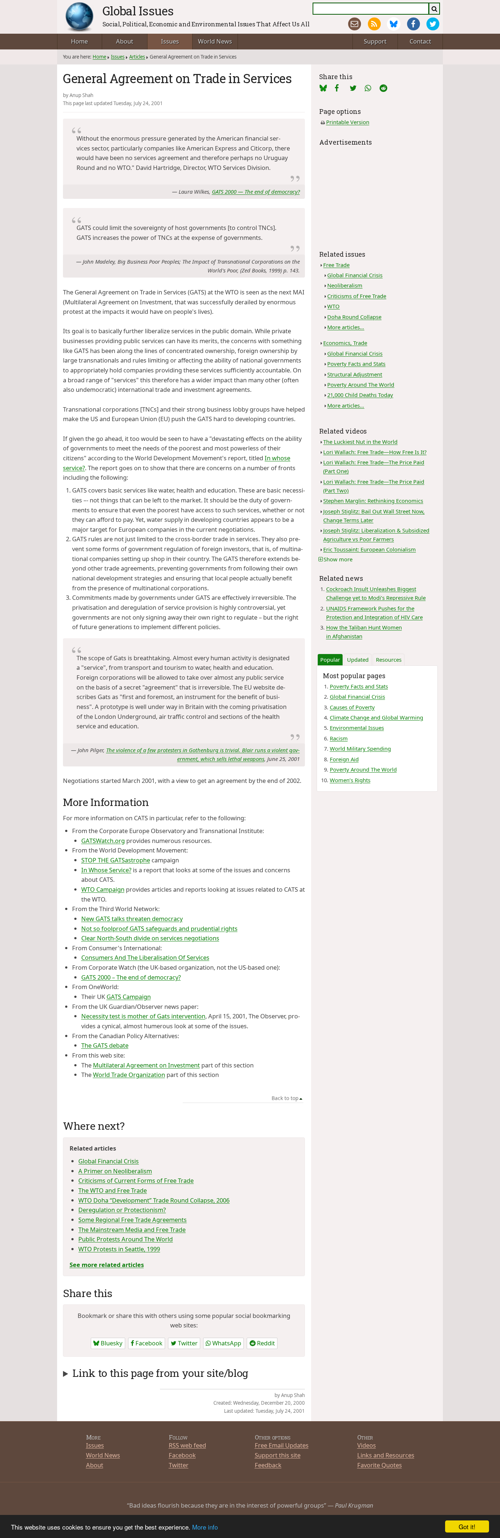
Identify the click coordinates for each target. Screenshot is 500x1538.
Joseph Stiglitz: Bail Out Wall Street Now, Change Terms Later (374, 516)
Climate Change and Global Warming (376, 717)
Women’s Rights (350, 780)
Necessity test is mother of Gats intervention (143, 1016)
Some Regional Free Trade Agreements (132, 1219)
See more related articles (107, 1264)
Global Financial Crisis (108, 1161)
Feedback (268, 1465)
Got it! (467, 1526)
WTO (333, 306)
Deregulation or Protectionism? (122, 1209)
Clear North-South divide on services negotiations (150, 938)
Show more (338, 559)
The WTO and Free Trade (112, 1190)
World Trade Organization (129, 1074)
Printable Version (347, 122)
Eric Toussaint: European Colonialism (369, 549)
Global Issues (138, 11)
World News (215, 41)
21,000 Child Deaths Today (360, 394)
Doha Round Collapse (354, 316)
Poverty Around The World (360, 384)
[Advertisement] (377, 193)
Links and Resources (385, 1455)
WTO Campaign (102, 889)
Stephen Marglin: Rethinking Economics (373, 500)
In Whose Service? (106, 870)
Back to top (285, 1098)
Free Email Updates (282, 1445)
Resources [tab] (389, 659)
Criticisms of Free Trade (356, 296)
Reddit (265, 1343)
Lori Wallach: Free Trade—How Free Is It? (374, 452)
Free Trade (336, 264)
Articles (137, 56)
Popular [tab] (330, 659)
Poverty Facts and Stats (356, 363)
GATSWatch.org (103, 840)
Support (375, 41)
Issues (170, 41)
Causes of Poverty (352, 707)
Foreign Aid (344, 759)
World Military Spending (360, 748)
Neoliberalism (344, 285)
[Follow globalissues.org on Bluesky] (393, 24)
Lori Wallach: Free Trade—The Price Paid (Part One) (373, 466)
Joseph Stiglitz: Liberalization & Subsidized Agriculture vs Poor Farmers (376, 535)
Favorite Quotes (379, 1465)
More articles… (345, 327)
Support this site (278, 1455)
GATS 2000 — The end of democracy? (256, 191)
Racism (339, 738)
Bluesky (110, 1343)
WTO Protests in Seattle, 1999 (119, 1249)
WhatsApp (226, 1343)
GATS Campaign (129, 996)
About (124, 41)
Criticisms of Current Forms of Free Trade (136, 1180)
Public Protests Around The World (125, 1239)
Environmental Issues (357, 727)
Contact (420, 41)
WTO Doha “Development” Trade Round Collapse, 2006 (154, 1200)
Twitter (187, 1343)
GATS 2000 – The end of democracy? (131, 977)
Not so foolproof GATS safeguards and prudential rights (159, 928)
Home (79, 41)
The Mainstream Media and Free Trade (132, 1229)
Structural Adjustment (354, 374)
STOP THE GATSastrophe (115, 860)
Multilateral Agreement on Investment (146, 1065)
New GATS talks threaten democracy (132, 918)
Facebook (148, 1343)
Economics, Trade (345, 342)
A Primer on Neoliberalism (115, 1171)
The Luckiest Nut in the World (360, 441)
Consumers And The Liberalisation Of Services (145, 957)
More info (205, 1526)
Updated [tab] (358, 659)
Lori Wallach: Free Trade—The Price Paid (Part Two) (373, 486)
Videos (366, 1445)
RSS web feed (187, 1445)
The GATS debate (104, 1045)
